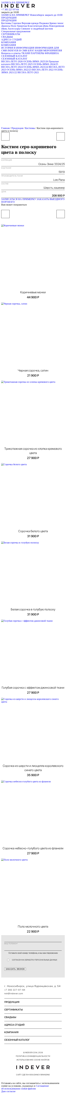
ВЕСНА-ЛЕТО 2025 (22, 64)
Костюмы (6, 23)
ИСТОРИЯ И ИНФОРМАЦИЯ (17, 47)
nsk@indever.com (13, 993)
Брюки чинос (57, 23)
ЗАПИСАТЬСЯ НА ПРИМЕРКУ (18, 199)
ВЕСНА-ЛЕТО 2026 (12, 61)
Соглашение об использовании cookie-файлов (25, 1087)
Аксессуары (14, 28)
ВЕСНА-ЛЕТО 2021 (28, 72)
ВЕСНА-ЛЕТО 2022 (43, 69)
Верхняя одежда (30, 23)
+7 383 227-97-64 (10, 9)
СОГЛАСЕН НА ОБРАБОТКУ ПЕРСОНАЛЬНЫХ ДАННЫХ (34, 960)
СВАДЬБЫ (7, 37)
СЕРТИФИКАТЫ (10, 34)
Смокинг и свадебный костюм (37, 28)
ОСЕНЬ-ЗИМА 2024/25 (45, 64)
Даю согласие (8, 1091)
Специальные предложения (15, 31)
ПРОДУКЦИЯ (9, 17)
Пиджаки (44, 23)
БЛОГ (31, 50)
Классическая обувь (38, 26)
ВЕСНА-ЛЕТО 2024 (12, 67)
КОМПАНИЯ (8, 42)
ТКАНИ (25, 53)
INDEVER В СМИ (17, 50)
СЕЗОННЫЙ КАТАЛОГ (14, 56)
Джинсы (5, 26)
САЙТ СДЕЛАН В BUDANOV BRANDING (33, 1075)
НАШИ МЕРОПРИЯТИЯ (48, 50)
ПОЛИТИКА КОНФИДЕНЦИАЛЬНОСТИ (33, 1056)
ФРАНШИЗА (52, 53)
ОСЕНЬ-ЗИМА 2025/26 (35, 61)
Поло (13, 26)
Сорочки (16, 23)
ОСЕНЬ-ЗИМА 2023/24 (35, 67)
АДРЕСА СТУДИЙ (11, 39)
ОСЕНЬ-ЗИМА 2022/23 (19, 69)
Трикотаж (22, 26)
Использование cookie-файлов (33, 1060)
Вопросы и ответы (11, 53)
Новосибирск (46, 15)
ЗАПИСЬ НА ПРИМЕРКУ (15, 2)
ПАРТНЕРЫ (37, 53)
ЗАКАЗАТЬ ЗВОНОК (15, 969)
